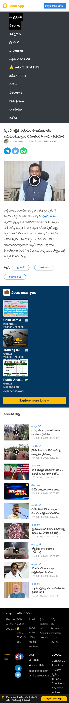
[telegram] (8, 152)
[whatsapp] (24, 152)
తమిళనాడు (11, 629)
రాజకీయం (34, 646)
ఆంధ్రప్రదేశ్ (15, 17)
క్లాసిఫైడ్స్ (44, 637)
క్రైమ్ (42, 619)
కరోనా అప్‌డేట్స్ (33, 639)
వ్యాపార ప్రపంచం (55, 639)
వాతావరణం (56, 632)
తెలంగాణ (14, 25)
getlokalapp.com (38, 670)
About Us (57, 665)
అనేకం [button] (13, 117)
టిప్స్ (19, 641)
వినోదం (33, 632)
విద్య (53, 619)
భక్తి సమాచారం (45, 630)
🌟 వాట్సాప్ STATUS (21, 633)
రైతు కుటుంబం (55, 626)
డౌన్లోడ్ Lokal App (54, 698)
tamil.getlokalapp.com (42, 675)
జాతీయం (44, 623)
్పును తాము (49, 216)
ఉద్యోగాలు (21, 619)
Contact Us (58, 660)
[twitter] (16, 152)
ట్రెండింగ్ (21, 623)
